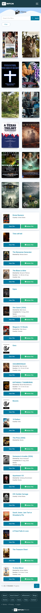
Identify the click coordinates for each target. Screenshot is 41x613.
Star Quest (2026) (19, 308)
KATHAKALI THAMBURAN (22, 382)
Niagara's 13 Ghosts (20, 327)
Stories (5, 600)
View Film (12, 226)
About (5, 595)
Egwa (15, 289)
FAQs (26, 600)
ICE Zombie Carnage (20, 494)
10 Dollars (16, 419)
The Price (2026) (19, 438)
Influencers (26, 595)
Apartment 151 (18, 476)
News (19, 600)
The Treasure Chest (20, 550)
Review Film (29, 226)
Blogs (35, 595)
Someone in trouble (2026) (23, 456)
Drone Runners (18, 215)
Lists (12, 600)
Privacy (11, 604)
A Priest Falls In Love (21, 531)
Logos (18, 604)
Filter (6, 24)
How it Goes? (14, 595)
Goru (14, 345)
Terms (5, 604)
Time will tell (17, 234)
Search (37, 18)
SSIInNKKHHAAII (19, 364)
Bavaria (15, 401)
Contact (33, 600)
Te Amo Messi (18, 568)
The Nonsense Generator (22, 252)
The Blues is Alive (19, 271)
